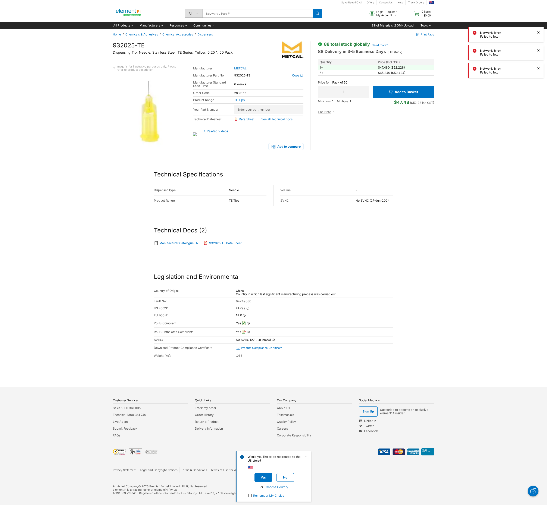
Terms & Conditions (194, 470)
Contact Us (386, 2)
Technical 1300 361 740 (129, 415)
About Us (283, 408)
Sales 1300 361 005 (127, 408)
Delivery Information (209, 428)
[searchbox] (258, 13)
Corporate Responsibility (294, 435)
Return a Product (207, 421)
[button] (123, 25)
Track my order (205, 408)
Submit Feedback (125, 428)
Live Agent (120, 421)
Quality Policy (286, 421)
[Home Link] (128, 13)
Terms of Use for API (224, 470)
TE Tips (239, 100)
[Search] (317, 13)
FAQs (116, 435)
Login (380, 11)
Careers (282, 428)
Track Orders (416, 2)
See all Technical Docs (277, 119)
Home (117, 34)
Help (400, 2)
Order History (204, 415)
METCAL (240, 68)
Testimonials (285, 415)
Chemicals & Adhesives (141, 34)
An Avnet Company (125, 486)
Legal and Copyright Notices (159, 470)
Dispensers (205, 34)
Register (391, 11)
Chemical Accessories (177, 34)
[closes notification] (538, 14)
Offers (370, 2)
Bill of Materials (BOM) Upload (393, 25)
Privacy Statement (124, 470)
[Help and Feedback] (533, 491)
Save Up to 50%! (351, 2)
